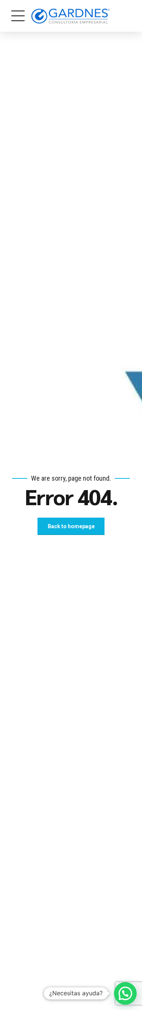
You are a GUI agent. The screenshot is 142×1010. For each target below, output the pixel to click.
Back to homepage (71, 526)
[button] (125, 993)
